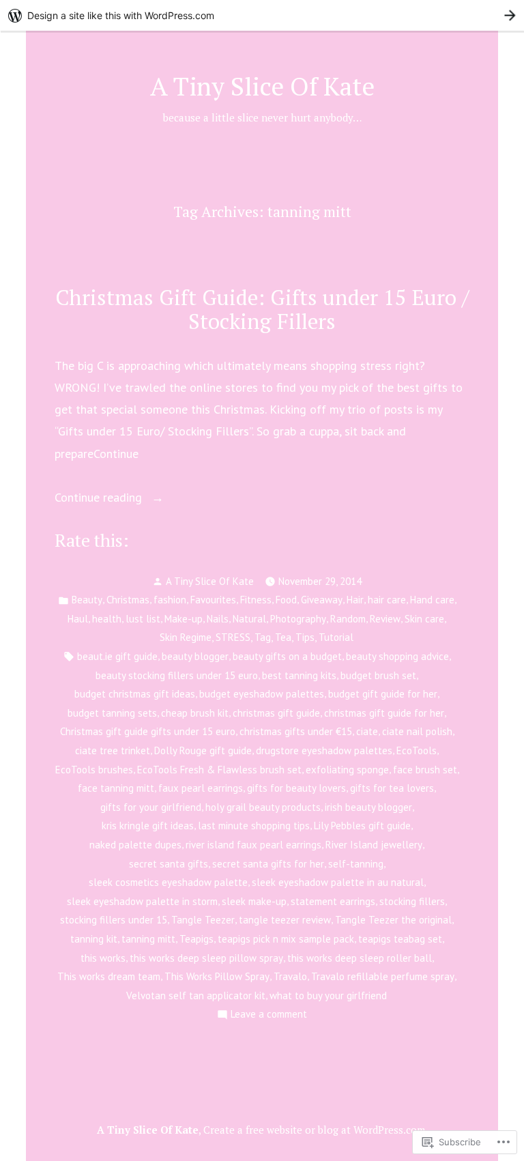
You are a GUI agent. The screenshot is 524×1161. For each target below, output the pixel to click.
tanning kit (93, 938)
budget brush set (378, 675)
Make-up (183, 618)
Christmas (127, 599)
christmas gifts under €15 (295, 731)
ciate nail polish (417, 731)
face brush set (425, 769)
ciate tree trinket (112, 750)
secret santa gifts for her (268, 863)
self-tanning (355, 863)
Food (286, 599)
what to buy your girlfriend (328, 995)
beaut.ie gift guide (117, 656)
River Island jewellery (373, 844)
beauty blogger (195, 656)
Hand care (432, 599)
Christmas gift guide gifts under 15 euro (147, 731)
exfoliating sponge (347, 769)
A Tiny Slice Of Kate (262, 86)
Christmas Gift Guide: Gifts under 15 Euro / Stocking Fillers (262, 309)
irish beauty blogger (368, 807)
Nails (218, 618)
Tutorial (336, 637)
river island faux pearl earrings (253, 844)
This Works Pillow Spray (217, 976)
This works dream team (108, 976)
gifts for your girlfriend (150, 807)
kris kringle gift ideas (148, 825)
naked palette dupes (135, 844)
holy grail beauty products (263, 807)
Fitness (256, 599)
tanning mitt (148, 938)
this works (103, 957)
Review (385, 618)
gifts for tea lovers (392, 788)
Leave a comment (269, 1015)
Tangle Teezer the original (393, 919)
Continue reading (100, 498)
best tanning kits (299, 675)
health (106, 618)
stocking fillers (412, 901)
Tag (262, 637)
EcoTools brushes (94, 769)
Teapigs (196, 938)
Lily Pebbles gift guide (362, 825)
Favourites (213, 599)
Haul (78, 618)
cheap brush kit (195, 712)
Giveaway (322, 599)
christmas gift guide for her (384, 712)
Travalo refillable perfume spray (382, 976)
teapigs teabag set (400, 938)
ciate (367, 731)
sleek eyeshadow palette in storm (142, 901)
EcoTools (416, 750)
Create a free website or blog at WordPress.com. (315, 1129)
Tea (283, 637)
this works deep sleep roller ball (359, 957)
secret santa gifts (168, 863)
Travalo (290, 976)
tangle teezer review (285, 919)
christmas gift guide (276, 712)
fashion (170, 599)
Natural (249, 618)
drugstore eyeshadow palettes (324, 750)
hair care (387, 599)
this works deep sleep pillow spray (206, 957)
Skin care (424, 618)
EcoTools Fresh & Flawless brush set (219, 769)
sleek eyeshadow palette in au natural (338, 882)
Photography (298, 618)
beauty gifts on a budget (287, 656)
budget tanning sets (112, 712)
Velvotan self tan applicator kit (195, 995)
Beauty (87, 599)
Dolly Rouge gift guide (203, 750)
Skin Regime (186, 637)
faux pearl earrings (200, 788)
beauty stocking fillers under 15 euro (177, 675)
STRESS (233, 637)
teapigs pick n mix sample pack (286, 938)
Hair (355, 599)
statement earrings (333, 901)
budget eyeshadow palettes (261, 693)
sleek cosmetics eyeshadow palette (168, 882)
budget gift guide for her (382, 693)
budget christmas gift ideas (134, 693)
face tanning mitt (116, 788)
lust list (143, 618)
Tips (305, 637)
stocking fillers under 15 (113, 919)
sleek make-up (254, 901)
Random (348, 618)
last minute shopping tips (254, 825)
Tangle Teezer (203, 919)
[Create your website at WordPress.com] (262, 15)
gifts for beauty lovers (296, 788)
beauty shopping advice (397, 656)
